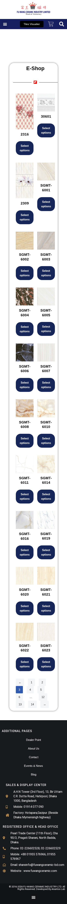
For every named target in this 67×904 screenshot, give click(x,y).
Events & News (33, 765)
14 (32, 704)
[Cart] (51, 24)
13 (20, 704)
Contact (33, 757)
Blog (33, 774)
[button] (5, 24)
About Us (33, 748)
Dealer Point (33, 739)
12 (43, 697)
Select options (25, 148)
